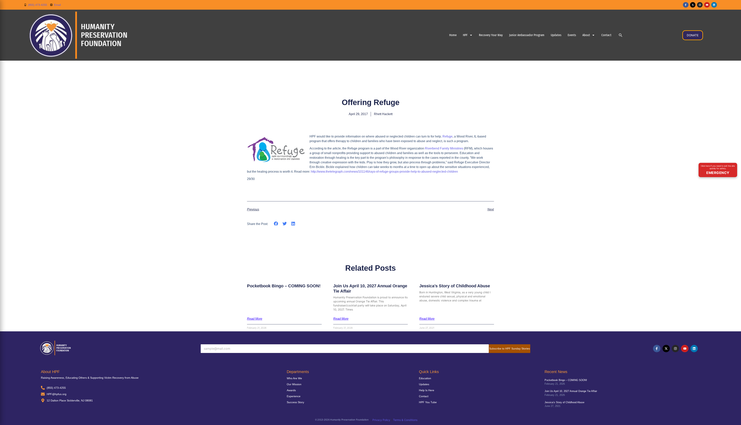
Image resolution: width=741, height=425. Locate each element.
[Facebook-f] (686, 5)
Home (453, 35)
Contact (606, 35)
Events (572, 35)
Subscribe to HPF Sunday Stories (509, 348)
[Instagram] (700, 5)
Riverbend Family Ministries (444, 148)
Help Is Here (426, 390)
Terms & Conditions (405, 420)
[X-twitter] (693, 5)
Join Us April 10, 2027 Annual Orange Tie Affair (571, 391)
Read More (254, 318)
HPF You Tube (428, 402)
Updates (556, 35)
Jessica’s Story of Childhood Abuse (454, 285)
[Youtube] (707, 5)
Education (425, 378)
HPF (465, 35)
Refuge (447, 136)
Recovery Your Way (491, 35)
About (586, 35)
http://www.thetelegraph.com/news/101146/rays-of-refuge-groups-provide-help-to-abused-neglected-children (384, 171)
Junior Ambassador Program (526, 35)
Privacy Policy (381, 420)
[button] (620, 35)
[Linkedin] (714, 5)
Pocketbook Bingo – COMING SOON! (284, 285)
